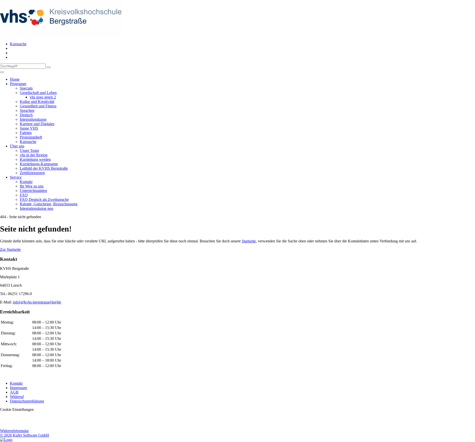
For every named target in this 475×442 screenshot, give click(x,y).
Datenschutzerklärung (27, 401)
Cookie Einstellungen (17, 409)
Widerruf (17, 397)
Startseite (249, 241)
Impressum (18, 388)
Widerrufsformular (14, 431)
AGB (14, 392)
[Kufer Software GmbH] (6, 440)
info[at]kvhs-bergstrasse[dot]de (37, 302)
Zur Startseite (10, 249)
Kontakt (16, 383)
